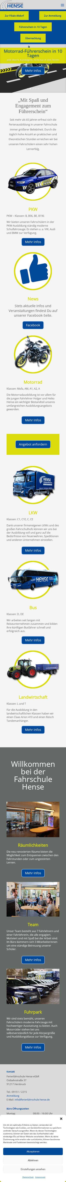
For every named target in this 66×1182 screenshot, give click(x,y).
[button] (61, 1118)
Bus (33, 607)
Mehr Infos (33, 70)
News (33, 299)
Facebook (33, 325)
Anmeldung (13, 1095)
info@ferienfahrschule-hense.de (32, 1099)
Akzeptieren (33, 1151)
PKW (33, 209)
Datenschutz (28, 1177)
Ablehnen (33, 1160)
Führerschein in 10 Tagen (33, 27)
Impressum (40, 1177)
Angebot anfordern (33, 444)
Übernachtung (33, 38)
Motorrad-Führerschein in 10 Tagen (33, 53)
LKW (33, 513)
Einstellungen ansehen (33, 1169)
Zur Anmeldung (52, 15)
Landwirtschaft (33, 697)
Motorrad (33, 382)
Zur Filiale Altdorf (14, 15)
